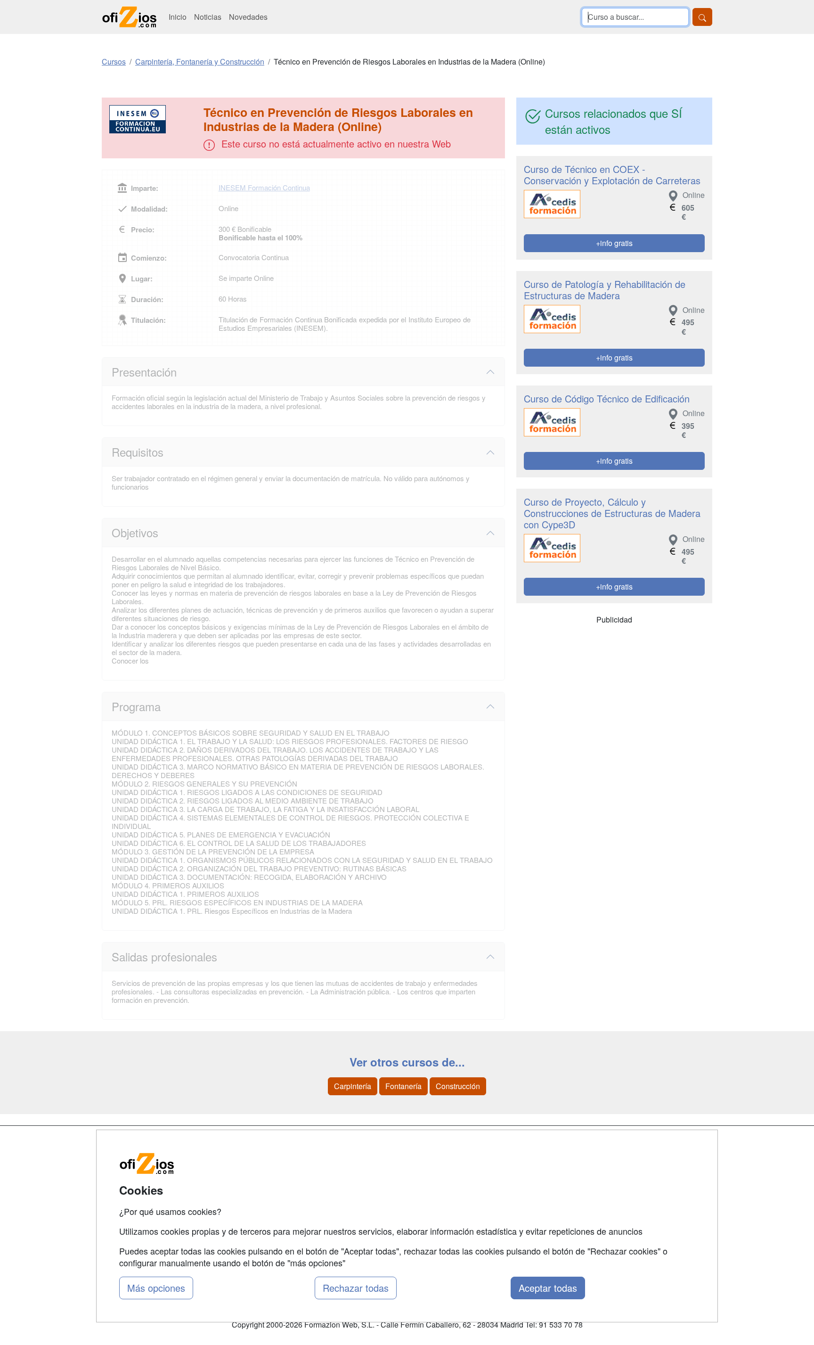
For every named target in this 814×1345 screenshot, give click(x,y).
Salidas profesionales (164, 956)
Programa (136, 706)
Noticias (207, 16)
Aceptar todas (548, 1288)
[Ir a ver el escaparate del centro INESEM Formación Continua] (153, 119)
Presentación (144, 371)
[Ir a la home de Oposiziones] (129, 17)
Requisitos (137, 451)
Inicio (178, 16)
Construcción (458, 1086)
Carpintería (352, 1086)
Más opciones (156, 1288)
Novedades (248, 16)
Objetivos (135, 532)
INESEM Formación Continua (264, 187)
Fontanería (403, 1086)
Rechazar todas (356, 1288)
